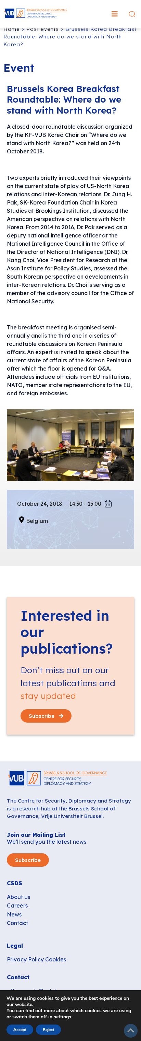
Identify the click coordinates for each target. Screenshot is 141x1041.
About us (18, 896)
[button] (114, 14)
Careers (17, 905)
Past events (42, 29)
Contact (17, 923)
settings (62, 1017)
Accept (19, 1029)
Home (11, 29)
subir (131, 1031)
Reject (48, 1029)
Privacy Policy (25, 959)
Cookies (55, 959)
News (14, 914)
